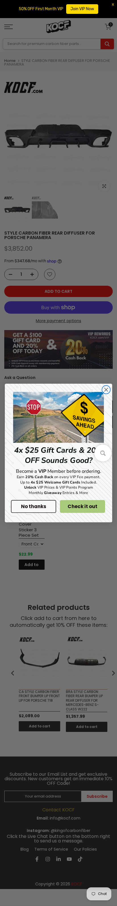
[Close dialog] (106, 389)
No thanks (33, 506)
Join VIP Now (82, 8)
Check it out (82, 506)
